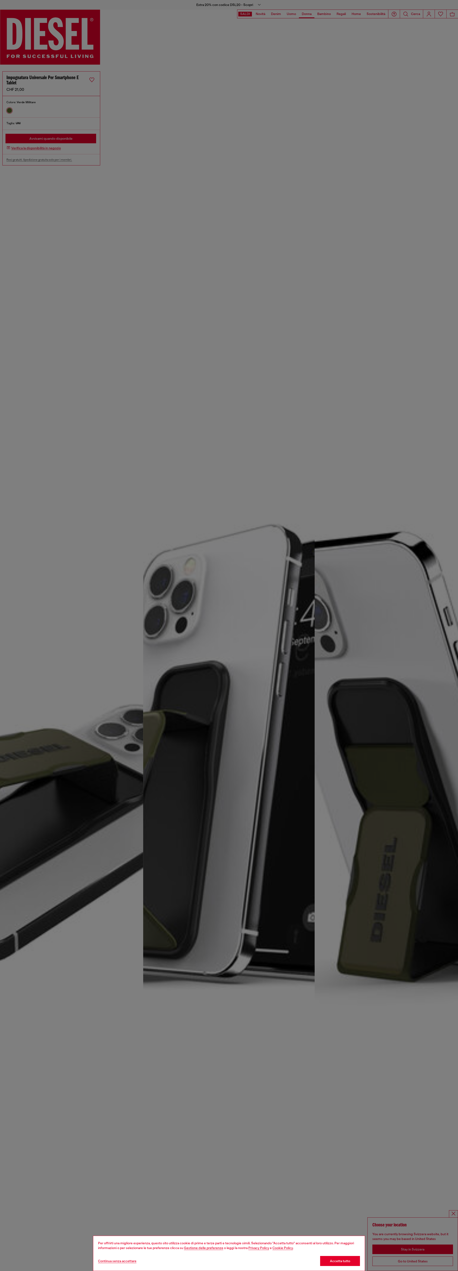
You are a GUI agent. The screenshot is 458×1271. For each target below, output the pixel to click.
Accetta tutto (340, 1261)
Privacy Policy (258, 1248)
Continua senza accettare (117, 1261)
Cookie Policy (282, 1248)
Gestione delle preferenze (203, 1248)
